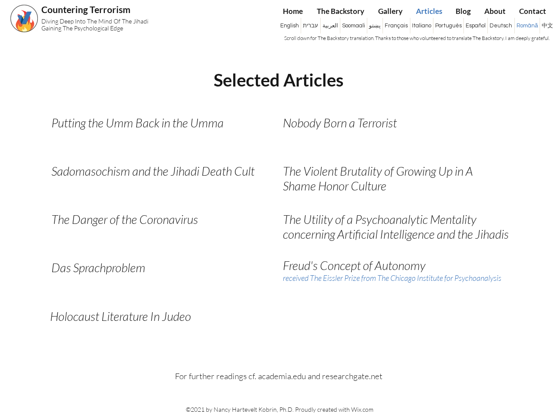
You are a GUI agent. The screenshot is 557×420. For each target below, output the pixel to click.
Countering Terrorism (86, 9)
